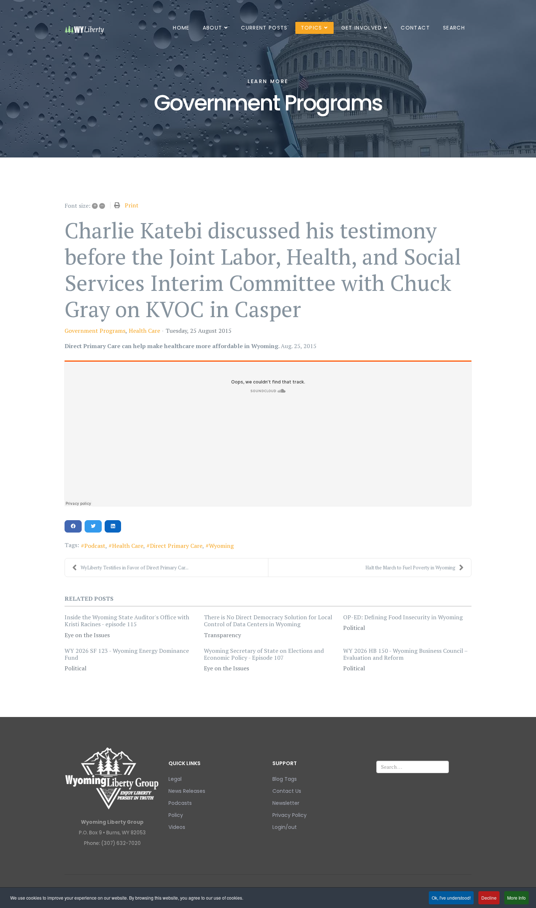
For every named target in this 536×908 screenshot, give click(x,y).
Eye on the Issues (87, 635)
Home (181, 27)
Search (454, 27)
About (212, 27)
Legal (175, 779)
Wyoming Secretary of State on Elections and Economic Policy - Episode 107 (264, 654)
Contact (415, 27)
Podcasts (180, 803)
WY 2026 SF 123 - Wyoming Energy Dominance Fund (127, 654)
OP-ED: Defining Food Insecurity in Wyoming (403, 617)
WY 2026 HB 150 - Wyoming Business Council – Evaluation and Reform (405, 654)
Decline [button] (489, 898)
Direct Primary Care (176, 546)
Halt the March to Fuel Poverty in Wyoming (410, 567)
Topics (311, 27)
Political (354, 628)
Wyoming (221, 546)
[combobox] (412, 767)
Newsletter (285, 803)
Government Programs (95, 331)
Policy (175, 815)
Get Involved (361, 27)
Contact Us (286, 791)
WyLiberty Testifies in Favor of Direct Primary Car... (135, 567)
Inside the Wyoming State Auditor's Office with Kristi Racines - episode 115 (127, 620)
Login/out (284, 827)
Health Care (144, 331)
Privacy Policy (289, 815)
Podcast (94, 546)
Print (132, 205)
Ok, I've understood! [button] (451, 898)
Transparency (222, 635)
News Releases (186, 791)
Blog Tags (284, 779)
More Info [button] (516, 898)
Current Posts (264, 27)
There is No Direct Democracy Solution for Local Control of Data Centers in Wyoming (268, 620)
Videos (176, 827)
